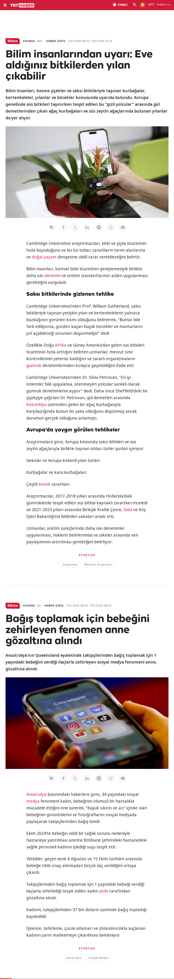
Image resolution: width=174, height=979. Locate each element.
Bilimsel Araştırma (97, 564)
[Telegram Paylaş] (99, 227)
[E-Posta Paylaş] (122, 227)
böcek (44, 484)
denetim (53, 275)
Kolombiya (36, 404)
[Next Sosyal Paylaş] (51, 227)
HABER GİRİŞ (55, 41)
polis (103, 891)
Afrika (60, 345)
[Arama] (134, 5)
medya (32, 801)
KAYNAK (29, 41)
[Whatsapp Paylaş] (111, 227)
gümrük (33, 365)
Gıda (127, 509)
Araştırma (70, 564)
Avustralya (36, 794)
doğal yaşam (44, 257)
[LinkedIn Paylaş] (87, 227)
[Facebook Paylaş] (63, 227)
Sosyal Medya (98, 958)
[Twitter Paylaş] (75, 227)
